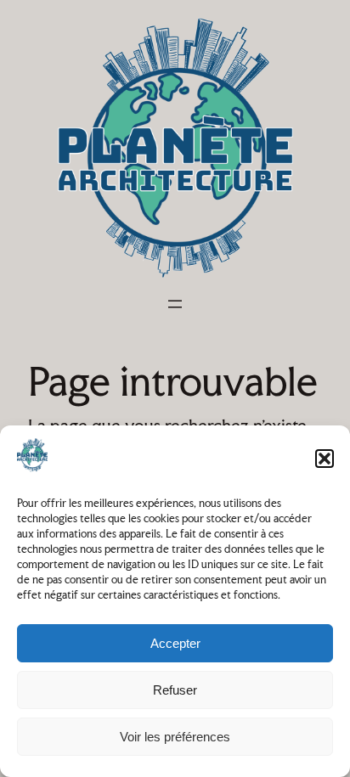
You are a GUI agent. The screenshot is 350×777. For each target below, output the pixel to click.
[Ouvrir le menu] (175, 304)
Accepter (175, 643)
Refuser (175, 690)
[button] (324, 458)
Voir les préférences (175, 736)
